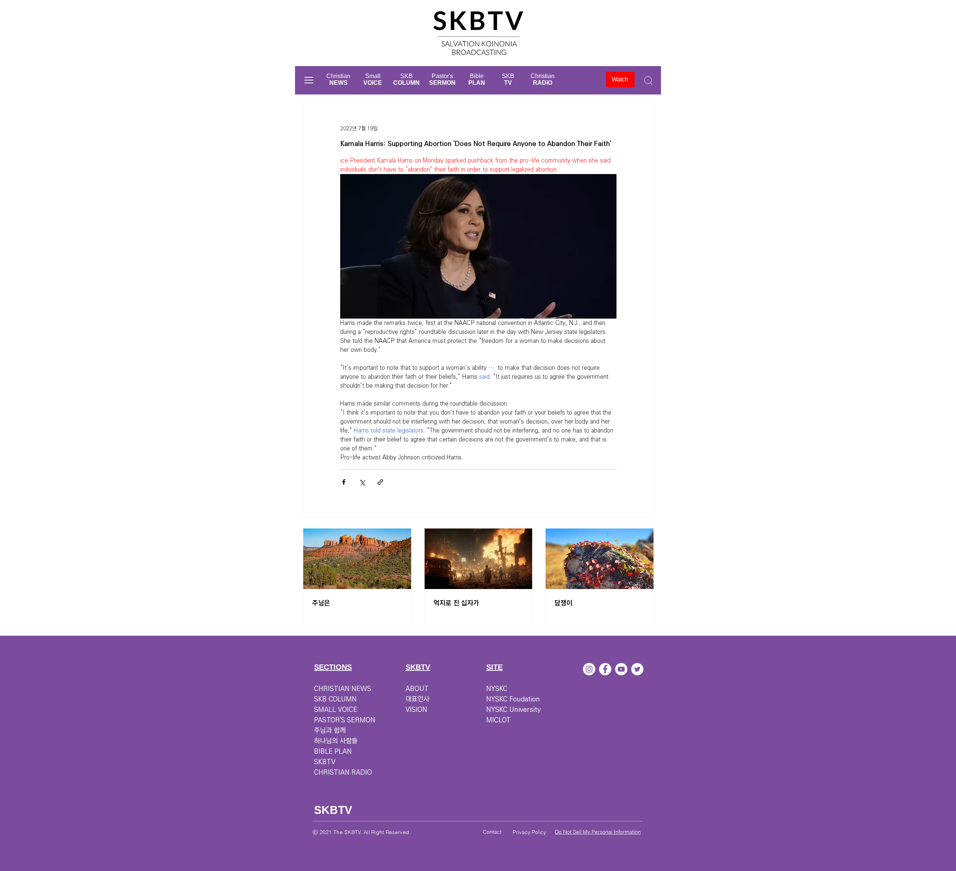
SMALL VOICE (335, 709)
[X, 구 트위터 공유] (362, 482)
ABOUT (417, 689)
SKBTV (324, 762)
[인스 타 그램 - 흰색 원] (589, 669)
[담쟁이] (600, 559)
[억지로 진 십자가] (479, 559)
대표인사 (417, 699)
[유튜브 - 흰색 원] (621, 669)
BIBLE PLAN (333, 751)
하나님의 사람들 (336, 741)
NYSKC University (513, 709)
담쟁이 (563, 603)
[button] (308, 80)
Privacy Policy (529, 832)
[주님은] (357, 559)
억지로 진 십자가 (456, 603)
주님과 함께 (330, 730)
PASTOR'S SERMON (344, 720)
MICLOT (498, 720)
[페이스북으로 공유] (343, 482)
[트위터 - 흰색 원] (637, 669)
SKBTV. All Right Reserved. (377, 832)
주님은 (321, 603)
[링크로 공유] (380, 482)
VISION (416, 709)
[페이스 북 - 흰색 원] (605, 669)
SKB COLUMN (335, 699)
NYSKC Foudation (513, 699)
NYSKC (497, 689)
